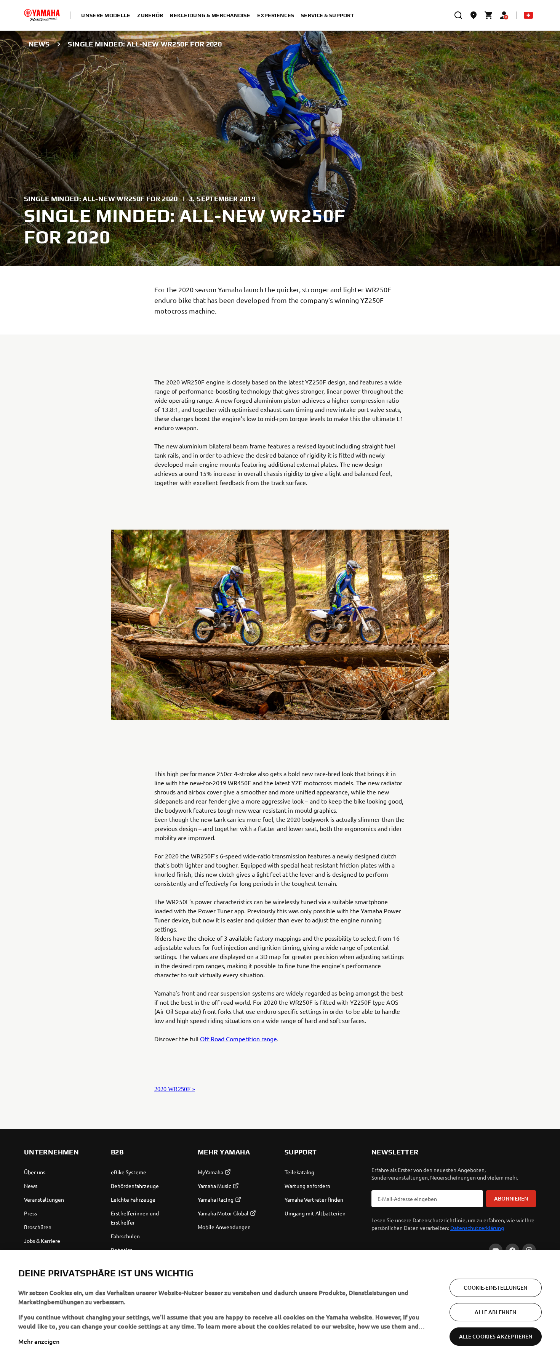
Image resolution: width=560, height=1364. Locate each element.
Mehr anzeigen (38, 1341)
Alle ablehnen (495, 1312)
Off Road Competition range (238, 1038)
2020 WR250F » (174, 1089)
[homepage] (42, 15)
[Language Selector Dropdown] (528, 15)
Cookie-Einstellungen (495, 1287)
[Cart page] (488, 15)
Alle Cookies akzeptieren (495, 1336)
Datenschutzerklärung (477, 1227)
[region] (280, 1307)
